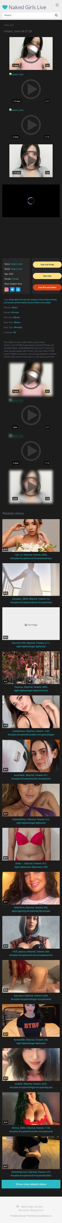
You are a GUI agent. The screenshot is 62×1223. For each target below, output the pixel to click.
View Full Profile (47, 264)
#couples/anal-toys (43, 558)
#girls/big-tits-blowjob (40, 911)
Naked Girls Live (26, 7)
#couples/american (29, 602)
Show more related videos (31, 1184)
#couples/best (45, 602)
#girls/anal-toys (40, 690)
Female (15, 278)
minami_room (16, 263)
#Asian (15, 307)
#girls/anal (41, 646)
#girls (48, 302)
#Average (18, 327)
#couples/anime (45, 955)
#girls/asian (25, 867)
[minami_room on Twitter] (12, 289)
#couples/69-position (27, 734)
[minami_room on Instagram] (6, 289)
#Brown (16, 317)
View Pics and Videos (47, 287)
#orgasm (35, 299)
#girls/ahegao (28, 646)
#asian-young (40, 302)
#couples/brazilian (29, 778)
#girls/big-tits (24, 911)
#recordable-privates (25, 302)
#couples (14, 558)
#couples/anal (26, 558)
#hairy (11, 299)
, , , (31, 554)
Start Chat (47, 276)
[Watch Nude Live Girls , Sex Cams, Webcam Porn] (31, 1208)
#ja (14, 332)
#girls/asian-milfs (40, 867)
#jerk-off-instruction (23, 299)
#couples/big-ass (44, 1087)
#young (13, 302)
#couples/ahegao (45, 734)
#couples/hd (45, 778)
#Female (15, 312)
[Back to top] (57, 1216)
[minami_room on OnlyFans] (18, 289)
